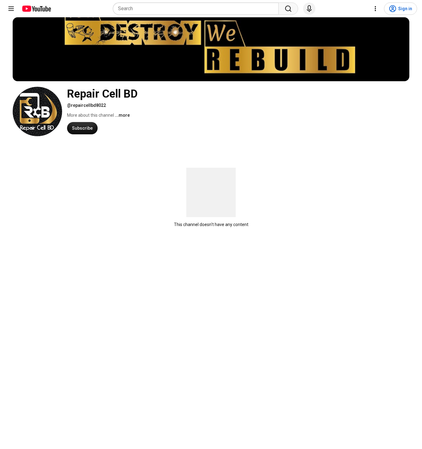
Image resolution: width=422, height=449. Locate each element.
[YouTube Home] (36, 8)
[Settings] (375, 8)
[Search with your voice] (309, 8)
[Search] (288, 8)
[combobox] (197, 8)
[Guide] (11, 8)
